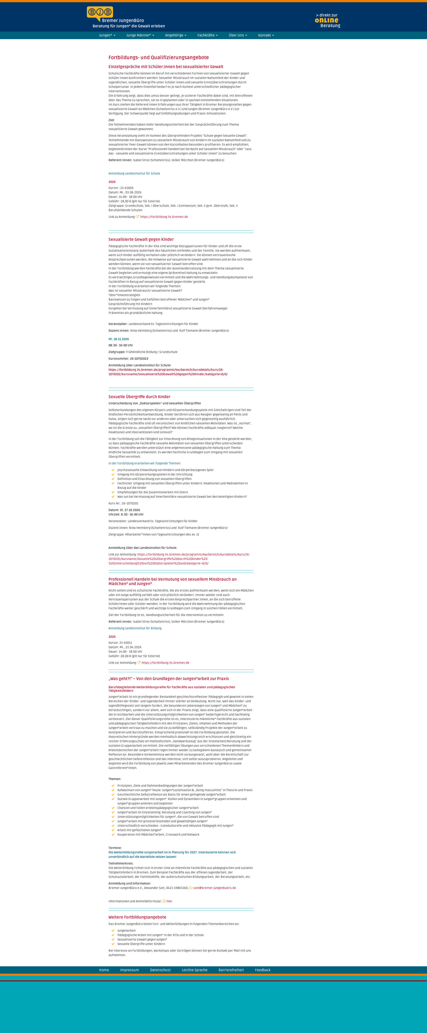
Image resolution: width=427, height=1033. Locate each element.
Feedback (262, 970)
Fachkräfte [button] (206, 35)
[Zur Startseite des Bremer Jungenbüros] (100, 14)
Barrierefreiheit (231, 970)
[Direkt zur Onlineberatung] (327, 21)
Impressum (129, 970)
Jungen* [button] (106, 35)
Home (104, 970)
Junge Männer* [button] (139, 35)
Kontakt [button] (265, 35)
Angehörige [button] (174, 35)
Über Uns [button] (237, 35)
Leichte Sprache (194, 970)
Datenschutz (160, 970)
